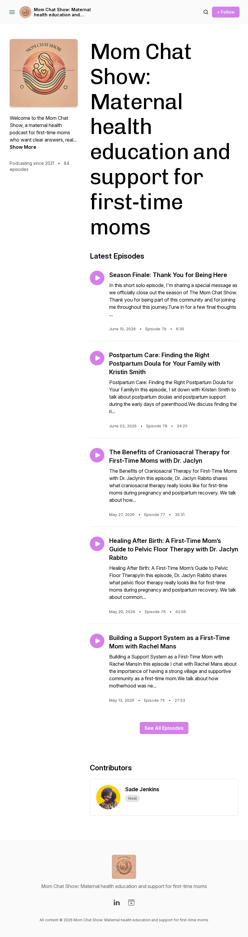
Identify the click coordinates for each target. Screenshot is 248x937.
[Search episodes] (206, 12)
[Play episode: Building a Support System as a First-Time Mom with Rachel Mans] (97, 641)
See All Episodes (164, 728)
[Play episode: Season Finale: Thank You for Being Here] (97, 278)
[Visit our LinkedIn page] (117, 902)
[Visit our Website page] (131, 902)
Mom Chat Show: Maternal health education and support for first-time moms (63, 12)
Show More (23, 147)
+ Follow (226, 12)
